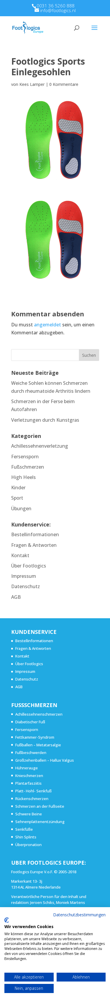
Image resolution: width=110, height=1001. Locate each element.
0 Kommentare (63, 84)
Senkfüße (24, 829)
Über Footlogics (28, 565)
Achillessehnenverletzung (39, 446)
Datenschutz (25, 586)
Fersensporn (25, 456)
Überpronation (28, 844)
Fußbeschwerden (30, 752)
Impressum (23, 576)
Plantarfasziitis (28, 783)
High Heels (23, 477)
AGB (16, 597)
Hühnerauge (26, 768)
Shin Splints (25, 837)
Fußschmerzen (27, 467)
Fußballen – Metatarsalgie (38, 745)
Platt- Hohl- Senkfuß (33, 791)
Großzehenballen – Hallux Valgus (44, 760)
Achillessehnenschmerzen (38, 714)
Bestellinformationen (35, 534)
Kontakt (20, 555)
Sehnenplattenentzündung (40, 821)
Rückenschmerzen (31, 798)
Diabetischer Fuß (30, 721)
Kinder (18, 487)
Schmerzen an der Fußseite (39, 806)
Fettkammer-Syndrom (34, 737)
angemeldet (47, 324)
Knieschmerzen (29, 775)
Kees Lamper (32, 84)
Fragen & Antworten (34, 545)
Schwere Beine (28, 814)
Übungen (21, 508)
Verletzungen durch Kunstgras (45, 420)
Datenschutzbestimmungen (79, 914)
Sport (17, 498)
